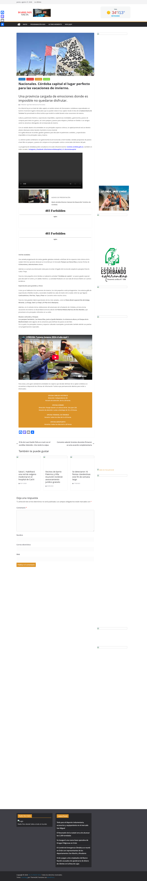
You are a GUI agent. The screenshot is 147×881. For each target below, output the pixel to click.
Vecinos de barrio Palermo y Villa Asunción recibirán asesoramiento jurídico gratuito (54, 476)
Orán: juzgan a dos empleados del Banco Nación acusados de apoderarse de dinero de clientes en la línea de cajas (73, 861)
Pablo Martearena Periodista (37, 105)
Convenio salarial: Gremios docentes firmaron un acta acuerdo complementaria (74, 443)
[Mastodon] (2, 16)
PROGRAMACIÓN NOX (37, 24)
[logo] (20, 821)
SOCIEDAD (46, 79)
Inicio (25, 24)
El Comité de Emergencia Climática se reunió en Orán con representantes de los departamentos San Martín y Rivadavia (73, 851)
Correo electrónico (23, 545)
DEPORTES (22, 79)
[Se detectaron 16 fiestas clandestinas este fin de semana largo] (82, 457)
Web (18, 554)
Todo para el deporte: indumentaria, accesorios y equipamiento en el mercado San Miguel (72, 825)
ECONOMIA (38, 79)
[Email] (2, 20)
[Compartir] (2, 24)
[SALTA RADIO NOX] (18, 24)
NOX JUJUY (68, 24)
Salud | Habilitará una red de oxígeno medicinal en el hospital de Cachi (27, 475)
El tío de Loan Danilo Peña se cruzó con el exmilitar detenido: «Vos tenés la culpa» (34, 443)
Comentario (21, 508)
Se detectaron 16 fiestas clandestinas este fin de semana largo (81, 475)
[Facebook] (2, 12)
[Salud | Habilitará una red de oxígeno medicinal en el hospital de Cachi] (28, 457)
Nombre (19, 535)
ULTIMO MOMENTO (55, 24)
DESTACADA (30, 79)
